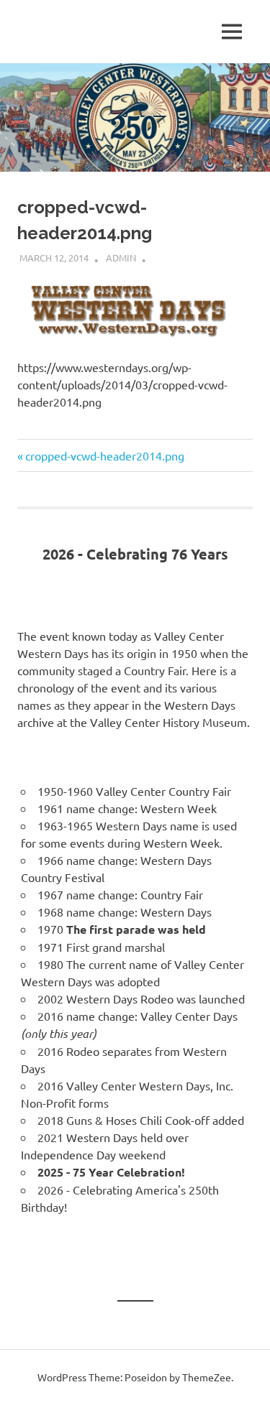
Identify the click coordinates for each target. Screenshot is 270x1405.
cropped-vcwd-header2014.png (104, 455)
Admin (121, 257)
